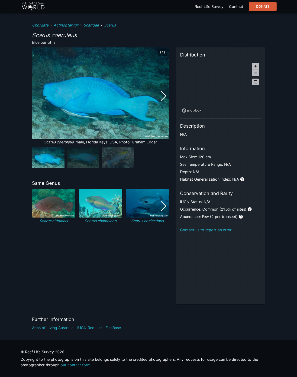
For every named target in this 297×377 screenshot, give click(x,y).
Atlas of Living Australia (53, 327)
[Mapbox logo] (191, 110)
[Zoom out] (255, 72)
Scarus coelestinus (147, 220)
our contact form (75, 365)
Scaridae (91, 25)
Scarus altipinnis (53, 220)
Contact (236, 6)
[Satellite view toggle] (255, 82)
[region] (220, 87)
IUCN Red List (89, 327)
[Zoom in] (255, 66)
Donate (262, 6)
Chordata (40, 25)
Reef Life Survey (209, 6)
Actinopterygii (66, 25)
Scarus (110, 25)
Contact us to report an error (206, 230)
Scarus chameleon (100, 220)
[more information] (242, 179)
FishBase (113, 327)
